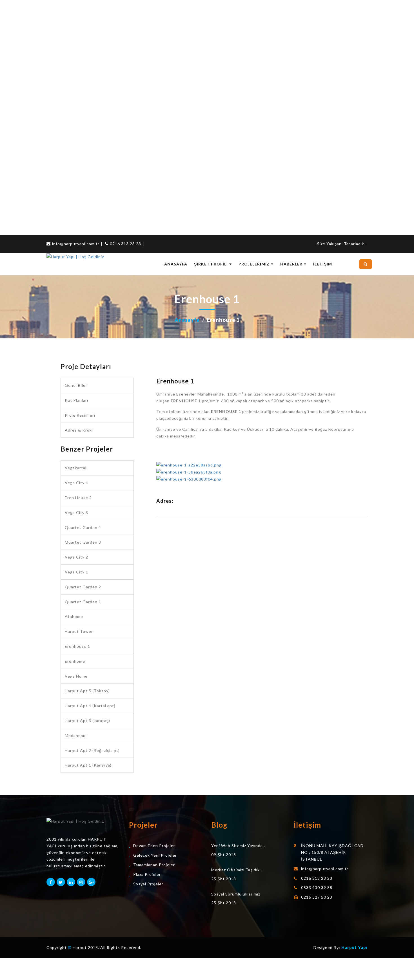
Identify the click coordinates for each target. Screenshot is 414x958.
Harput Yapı (354, 947)
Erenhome (75, 661)
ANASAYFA (175, 264)
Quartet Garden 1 (83, 601)
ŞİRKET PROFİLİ (211, 264)
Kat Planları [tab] (76, 400)
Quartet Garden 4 (83, 527)
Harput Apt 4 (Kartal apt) (90, 705)
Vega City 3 (76, 512)
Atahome (74, 616)
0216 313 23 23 (125, 243)
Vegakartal (75, 467)
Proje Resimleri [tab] (80, 415)
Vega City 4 (76, 482)
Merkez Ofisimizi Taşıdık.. (236, 869)
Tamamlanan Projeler (154, 864)
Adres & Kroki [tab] (79, 430)
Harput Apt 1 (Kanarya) (88, 765)
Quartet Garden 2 (83, 586)
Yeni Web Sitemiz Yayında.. (238, 845)
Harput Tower (79, 631)
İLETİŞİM (322, 264)
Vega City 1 (76, 572)
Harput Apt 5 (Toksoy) (87, 690)
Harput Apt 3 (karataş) (87, 720)
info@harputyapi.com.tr (75, 243)
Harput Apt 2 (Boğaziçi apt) (92, 750)
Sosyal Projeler (148, 883)
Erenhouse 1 (77, 646)
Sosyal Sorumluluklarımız (235, 894)
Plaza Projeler (147, 874)
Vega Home (76, 676)
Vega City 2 (76, 557)
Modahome (76, 735)
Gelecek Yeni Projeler (155, 855)
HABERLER (291, 264)
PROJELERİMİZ (254, 264)
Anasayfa (187, 320)
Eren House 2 (78, 497)
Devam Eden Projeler (154, 845)
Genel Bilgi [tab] (76, 385)
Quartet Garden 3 (83, 542)
